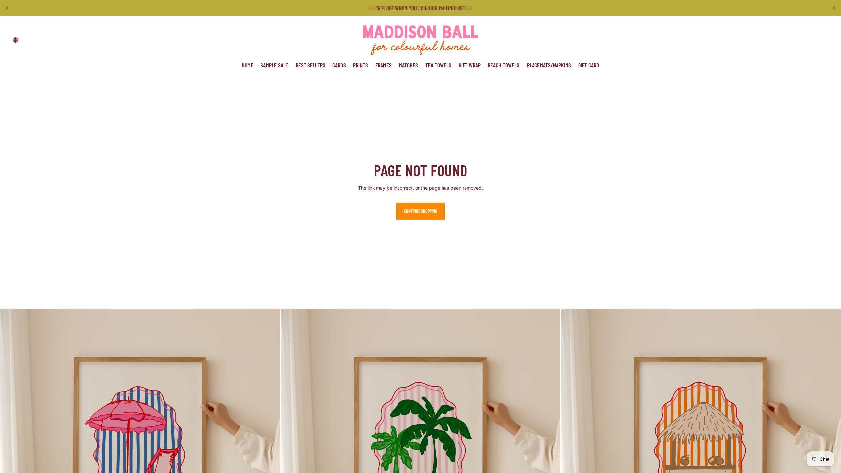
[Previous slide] (7, 8)
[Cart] (820, 40)
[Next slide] (834, 8)
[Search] (792, 40)
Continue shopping (420, 211)
